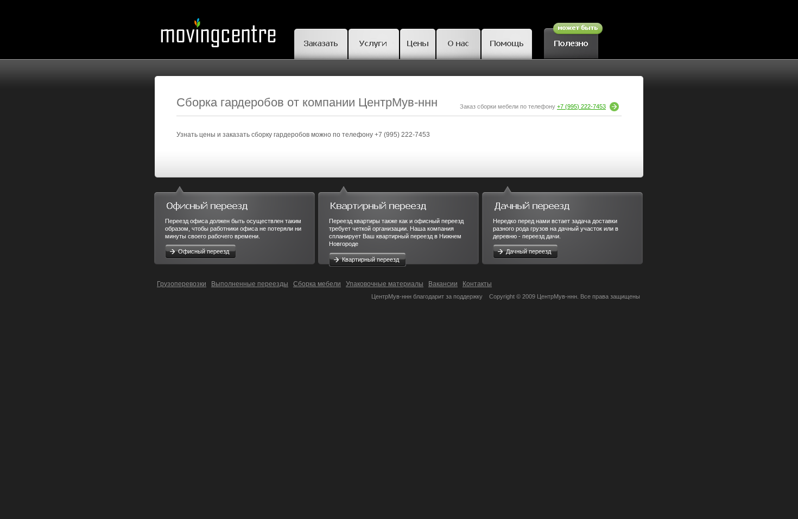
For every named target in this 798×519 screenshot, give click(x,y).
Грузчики (374, 42)
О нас (458, 42)
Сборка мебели (317, 284)
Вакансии (443, 284)
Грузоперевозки (181, 284)
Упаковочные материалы (384, 284)
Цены (417, 42)
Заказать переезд (320, 42)
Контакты (477, 284)
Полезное (573, 39)
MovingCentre (217, 29)
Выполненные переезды (249, 284)
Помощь (507, 42)
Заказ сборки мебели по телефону (533, 106)
